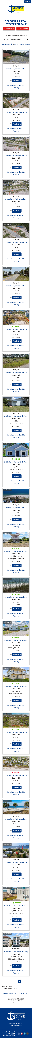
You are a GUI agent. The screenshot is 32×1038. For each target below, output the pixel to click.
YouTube (21, 1033)
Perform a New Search (22, 44)
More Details (17, 80)
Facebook (19, 1033)
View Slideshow (7, 50)
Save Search (10, 29)
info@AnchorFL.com (17, 1023)
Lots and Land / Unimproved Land (16, 69)
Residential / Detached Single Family (16, 416)
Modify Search (7, 44)
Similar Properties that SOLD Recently (16, 86)
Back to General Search (10, 993)
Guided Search (24, 993)
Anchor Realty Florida (16, 8)
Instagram (27, 1033)
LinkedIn (24, 1033)
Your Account (23, 29)
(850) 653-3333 (9, 1034)
